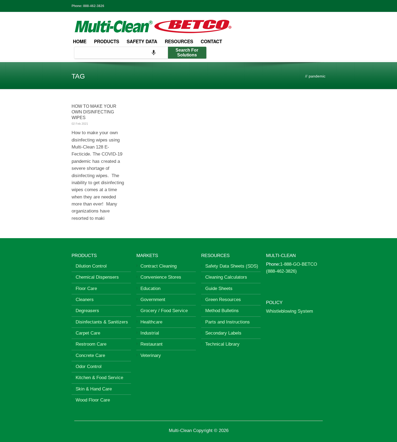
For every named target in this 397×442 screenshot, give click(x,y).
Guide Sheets (219, 288)
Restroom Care (91, 344)
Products (106, 41)
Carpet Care (88, 333)
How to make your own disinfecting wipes (94, 112)
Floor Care (86, 288)
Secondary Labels (223, 333)
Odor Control (89, 366)
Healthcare (151, 322)
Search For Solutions (187, 52)
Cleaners (85, 299)
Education (150, 288)
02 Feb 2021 (80, 123)
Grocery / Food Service (164, 310)
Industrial (149, 333)
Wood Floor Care (93, 400)
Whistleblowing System (289, 311)
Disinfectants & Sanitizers (102, 322)
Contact (211, 41)
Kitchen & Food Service (99, 377)
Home (79, 41)
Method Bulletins (222, 310)
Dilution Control (91, 266)
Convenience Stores (160, 277)
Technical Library (222, 344)
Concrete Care (90, 355)
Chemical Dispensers (97, 277)
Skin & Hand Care (94, 389)
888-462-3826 (93, 6)
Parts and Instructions (227, 322)
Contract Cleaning (158, 266)
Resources (179, 41)
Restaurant (151, 344)
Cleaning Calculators (226, 277)
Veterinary (150, 355)
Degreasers (87, 310)
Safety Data (142, 41)
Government (152, 299)
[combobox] (121, 53)
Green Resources (223, 299)
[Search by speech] (153, 52)
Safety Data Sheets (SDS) (231, 266)
